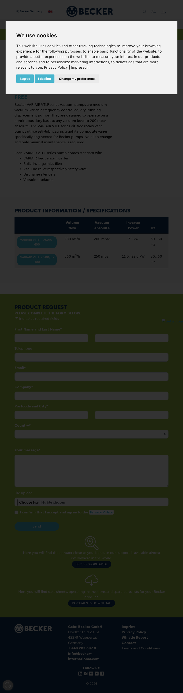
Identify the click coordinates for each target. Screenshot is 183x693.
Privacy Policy (56, 67)
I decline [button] (44, 79)
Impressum (80, 67)
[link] (57, 67)
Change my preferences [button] (77, 79)
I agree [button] (25, 79)
